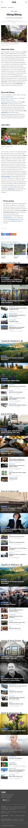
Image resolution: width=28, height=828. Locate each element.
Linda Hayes (17, 700)
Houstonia (21, 820)
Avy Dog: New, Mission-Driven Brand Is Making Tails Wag (18, 309)
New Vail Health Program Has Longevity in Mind (16, 610)
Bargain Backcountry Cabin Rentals (17, 386)
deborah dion (9, 660)
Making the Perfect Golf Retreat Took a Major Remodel (12, 657)
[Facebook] (4, 800)
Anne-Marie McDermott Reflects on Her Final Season (13, 530)
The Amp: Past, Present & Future (16, 536)
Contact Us (7, 813)
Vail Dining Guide (13, 478)
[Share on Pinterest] (10, 234)
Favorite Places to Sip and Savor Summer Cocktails (17, 466)
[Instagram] (6, 800)
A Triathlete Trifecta (13, 321)
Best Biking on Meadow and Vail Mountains (12, 358)
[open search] (26, 2)
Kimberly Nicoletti (18, 538)
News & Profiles (9, 262)
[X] (9, 800)
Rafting (15, 257)
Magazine (17, 815)
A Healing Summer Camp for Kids (17, 622)
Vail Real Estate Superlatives (16, 691)
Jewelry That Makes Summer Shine (13, 731)
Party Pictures (12, 809)
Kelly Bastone (17, 361)
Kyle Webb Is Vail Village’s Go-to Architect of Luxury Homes (12, 679)
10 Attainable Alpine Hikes (10, 381)
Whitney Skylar (10, 382)
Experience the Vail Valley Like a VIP (17, 686)
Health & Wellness (10, 564)
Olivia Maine (24, 766)
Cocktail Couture (13, 764)
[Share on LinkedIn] (7, 234)
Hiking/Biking (11, 7)
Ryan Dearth (6, 45)
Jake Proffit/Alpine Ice (18, 754)
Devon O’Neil (11, 20)
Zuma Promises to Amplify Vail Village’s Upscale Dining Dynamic (17, 460)
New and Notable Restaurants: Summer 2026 (12, 452)
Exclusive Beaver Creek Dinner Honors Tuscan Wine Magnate (12, 280)
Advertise (14, 811)
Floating (3, 257)
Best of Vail (3, 7)
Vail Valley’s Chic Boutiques (15, 758)
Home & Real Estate (11, 640)
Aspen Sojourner (15, 819)
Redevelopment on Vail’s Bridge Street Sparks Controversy (16, 328)
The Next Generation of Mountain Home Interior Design (17, 698)
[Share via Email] (12, 234)
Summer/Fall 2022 (12, 21)
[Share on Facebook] (2, 234)
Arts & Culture (8, 491)
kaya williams (17, 557)
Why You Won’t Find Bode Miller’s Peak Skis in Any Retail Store (17, 770)
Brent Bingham (14, 732)
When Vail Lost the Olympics (16, 392)
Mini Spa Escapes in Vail (14, 628)
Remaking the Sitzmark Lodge (16, 703)
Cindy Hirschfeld (10, 304)
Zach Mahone (6, 148)
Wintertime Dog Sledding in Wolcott (17, 405)
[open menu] (2, 2)
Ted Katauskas (10, 283)
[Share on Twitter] (5, 234)
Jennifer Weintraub (8, 733)
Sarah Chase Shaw (18, 705)
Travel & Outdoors (10, 341)
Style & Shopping (10, 713)
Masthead (9, 811)
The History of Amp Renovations (16, 542)
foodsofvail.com (7, 217)
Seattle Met (16, 820)
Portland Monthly (9, 820)
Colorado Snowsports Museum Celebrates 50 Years (12, 509)
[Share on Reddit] (15, 234)
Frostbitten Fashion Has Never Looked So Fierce (11, 751)
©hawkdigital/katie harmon (11, 661)
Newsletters (12, 815)
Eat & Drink (7, 414)
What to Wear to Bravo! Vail (15, 776)
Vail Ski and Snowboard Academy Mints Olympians (13, 301)
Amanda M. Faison (20, 311)
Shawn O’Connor (17, 469)
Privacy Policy (20, 811)
